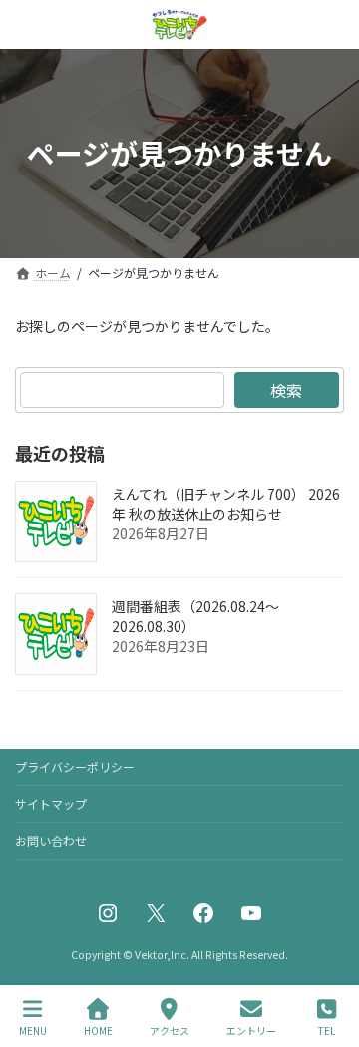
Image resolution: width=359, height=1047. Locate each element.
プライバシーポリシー (75, 766)
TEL (326, 1030)
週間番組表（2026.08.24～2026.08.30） (195, 616)
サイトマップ (51, 803)
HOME (98, 1030)
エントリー (251, 1030)
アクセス (169, 1030)
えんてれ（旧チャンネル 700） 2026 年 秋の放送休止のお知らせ (226, 504)
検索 (286, 390)
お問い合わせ (51, 840)
